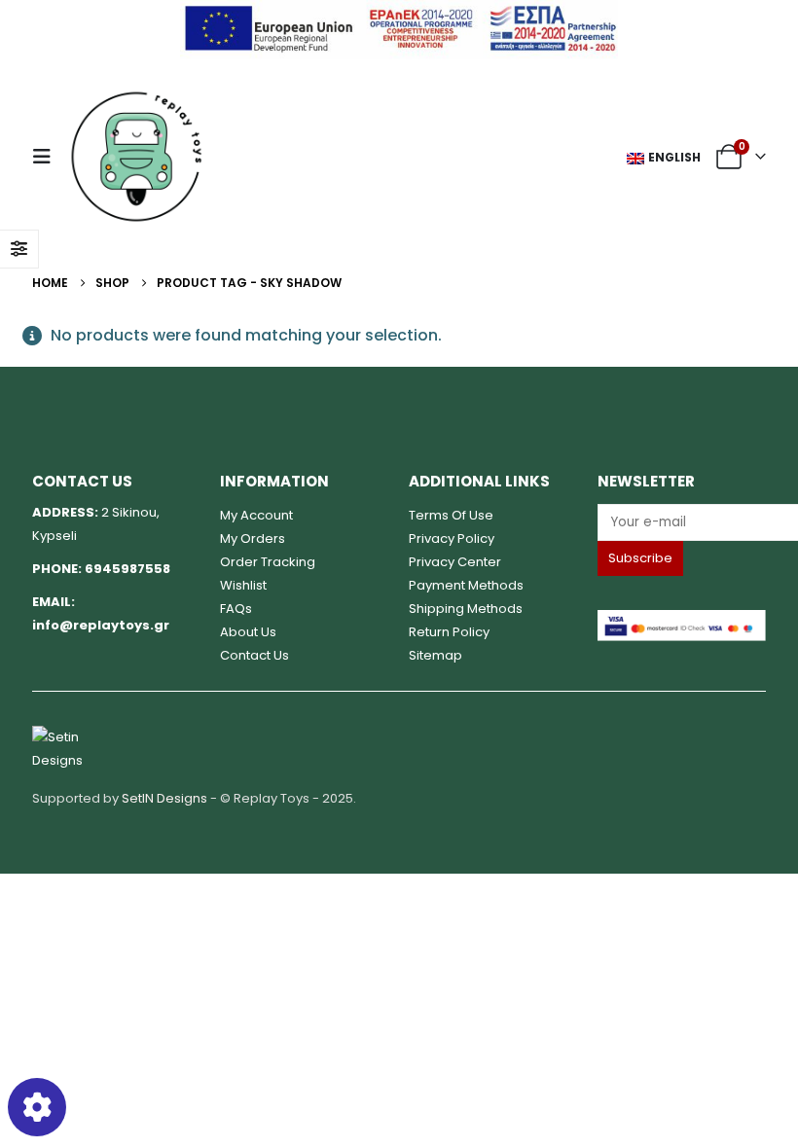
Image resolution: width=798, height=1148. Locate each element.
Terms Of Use (451, 515)
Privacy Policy (451, 538)
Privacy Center (455, 562)
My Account (256, 515)
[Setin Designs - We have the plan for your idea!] (71, 748)
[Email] (682, 522)
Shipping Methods (466, 608)
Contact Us (254, 655)
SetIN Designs (164, 798)
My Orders (252, 538)
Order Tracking (267, 562)
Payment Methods (466, 585)
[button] (47, 156)
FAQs (236, 608)
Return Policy (449, 632)
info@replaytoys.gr (100, 625)
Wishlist (243, 585)
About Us (248, 632)
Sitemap (435, 655)
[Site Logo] (136, 157)
